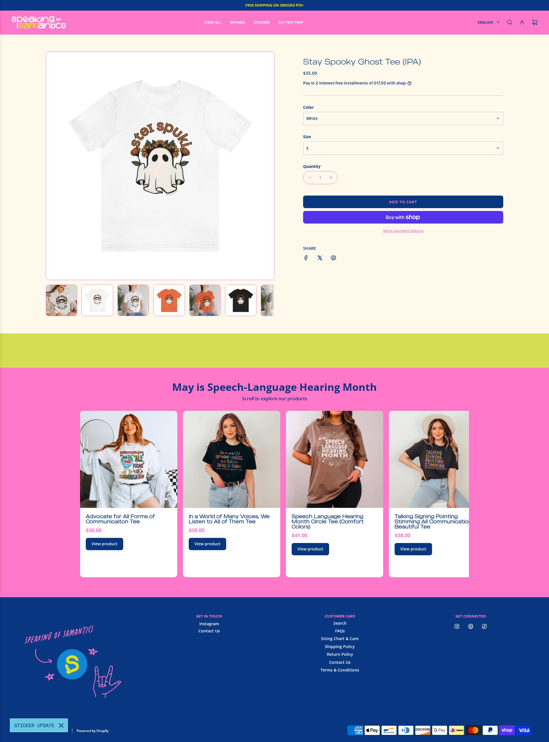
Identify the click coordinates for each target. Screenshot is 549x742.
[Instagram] (457, 626)
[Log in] (522, 22)
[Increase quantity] (331, 177)
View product (105, 543)
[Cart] (534, 22)
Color (308, 107)
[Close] (61, 725)
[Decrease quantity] (309, 177)
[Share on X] (319, 259)
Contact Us (209, 631)
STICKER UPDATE (34, 725)
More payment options (403, 230)
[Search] (509, 22)
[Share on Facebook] (306, 259)
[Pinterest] (470, 626)
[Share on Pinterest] (333, 259)
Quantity (312, 166)
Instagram (209, 623)
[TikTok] (484, 626)
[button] (53, 165)
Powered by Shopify (92, 730)
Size (307, 136)
